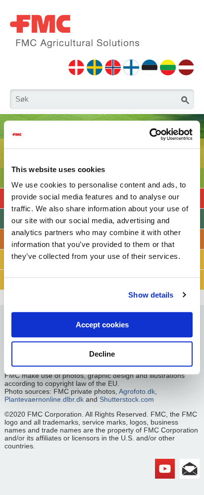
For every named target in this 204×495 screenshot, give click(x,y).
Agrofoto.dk (137, 391)
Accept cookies (102, 324)
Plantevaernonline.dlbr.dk (44, 399)
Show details (150, 295)
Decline (102, 354)
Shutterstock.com (127, 399)
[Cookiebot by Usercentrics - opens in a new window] (149, 134)
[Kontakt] (190, 463)
